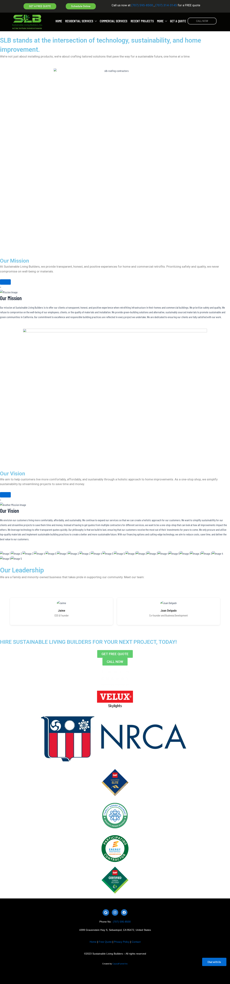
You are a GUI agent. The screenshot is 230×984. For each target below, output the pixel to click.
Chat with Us (214, 962)
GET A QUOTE (178, 21)
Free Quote (105, 941)
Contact (136, 941)
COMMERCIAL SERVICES (113, 21)
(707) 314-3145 (165, 5)
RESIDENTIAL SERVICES (79, 21)
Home (93, 941)
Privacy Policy (122, 941)
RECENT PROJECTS (142, 21)
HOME (59, 21)
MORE (160, 21)
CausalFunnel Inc (120, 964)
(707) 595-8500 (142, 5)
